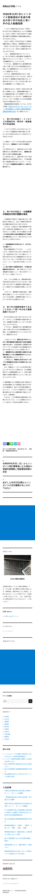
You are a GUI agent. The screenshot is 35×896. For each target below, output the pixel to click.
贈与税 (6, 726)
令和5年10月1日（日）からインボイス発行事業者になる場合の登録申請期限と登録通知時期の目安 (17, 109)
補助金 (6, 737)
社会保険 (7, 734)
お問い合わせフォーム (11, 616)
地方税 (6, 731)
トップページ (8, 631)
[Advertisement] (17, 187)
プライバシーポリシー (11, 883)
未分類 (6, 739)
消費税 (6, 721)
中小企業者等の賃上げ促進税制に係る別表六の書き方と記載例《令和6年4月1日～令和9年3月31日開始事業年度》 (18, 812)
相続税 (6, 724)
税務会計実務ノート (12, 6)
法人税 (6, 719)
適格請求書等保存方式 (11, 450)
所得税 (6, 716)
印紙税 (6, 729)
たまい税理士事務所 (10, 449)
